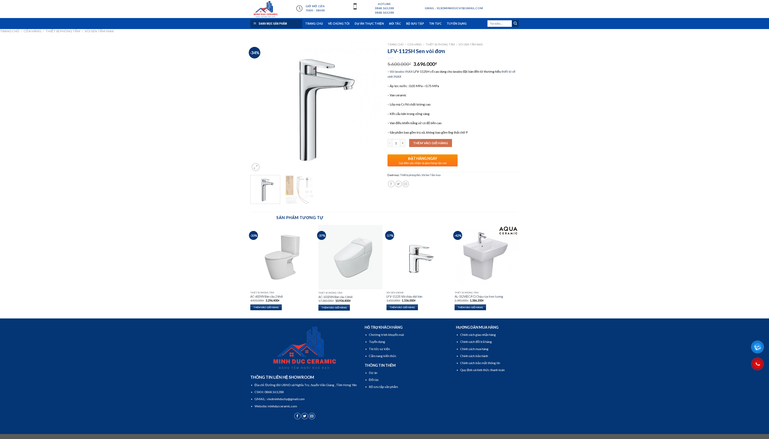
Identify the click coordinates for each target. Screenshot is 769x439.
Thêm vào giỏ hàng (430, 143)
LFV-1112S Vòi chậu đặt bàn (404, 296)
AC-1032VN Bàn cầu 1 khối (335, 297)
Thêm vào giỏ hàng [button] (266, 307)
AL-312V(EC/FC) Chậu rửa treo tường (479, 296)
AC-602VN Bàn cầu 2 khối (266, 296)
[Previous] (258, 106)
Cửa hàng (32, 31)
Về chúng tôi (338, 23)
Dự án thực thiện (369, 23)
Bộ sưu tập (415, 23)
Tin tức (435, 23)
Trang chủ (9, 31)
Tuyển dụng (457, 23)
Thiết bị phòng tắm (62, 31)
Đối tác (395, 23)
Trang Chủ (314, 23)
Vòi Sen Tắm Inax (99, 31)
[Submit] (515, 23)
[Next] (373, 106)
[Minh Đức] (270, 9)
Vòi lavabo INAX (401, 71)
